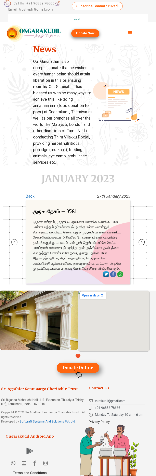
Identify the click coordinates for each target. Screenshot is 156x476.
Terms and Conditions (30, 473)
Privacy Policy (99, 422)
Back (30, 196)
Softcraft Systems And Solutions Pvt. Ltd (47, 421)
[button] (97, 6)
